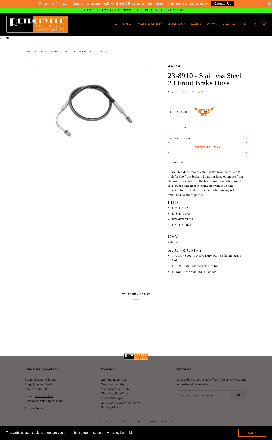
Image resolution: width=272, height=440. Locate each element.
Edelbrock (174, 66)
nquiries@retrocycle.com (163, 3)
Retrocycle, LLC (111, 421)
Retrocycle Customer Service (44, 401)
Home (28, 52)
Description (175, 163)
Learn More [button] (128, 432)
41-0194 (177, 255)
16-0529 (177, 266)
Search (138, 421)
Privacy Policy (34, 408)
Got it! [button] (252, 432)
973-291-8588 (44, 396)
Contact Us (222, 3)
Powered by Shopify (161, 421)
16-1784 (176, 272)
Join (238, 395)
